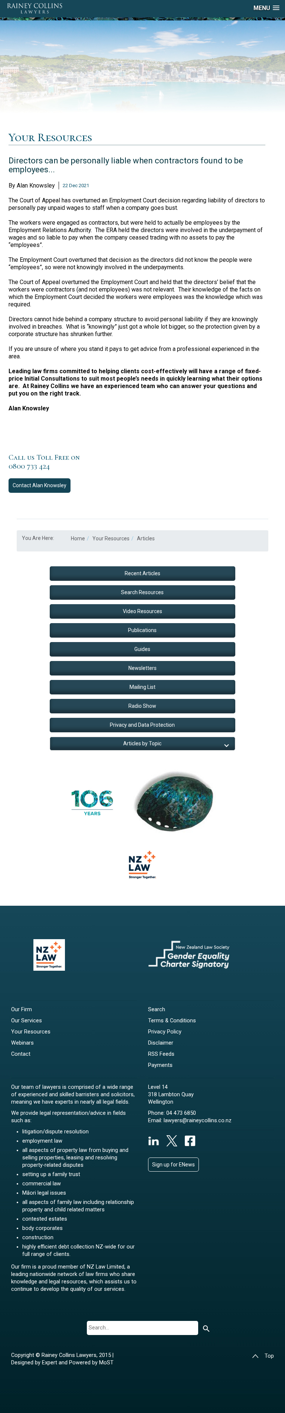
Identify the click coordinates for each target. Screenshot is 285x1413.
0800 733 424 (29, 466)
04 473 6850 (181, 1113)
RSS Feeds (161, 1054)
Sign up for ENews (173, 1165)
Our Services (26, 1021)
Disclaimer (160, 1043)
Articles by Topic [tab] (142, 743)
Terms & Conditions (172, 1021)
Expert (50, 1363)
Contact (39, 485)
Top (269, 1356)
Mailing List (142, 687)
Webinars (22, 1043)
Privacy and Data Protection (142, 725)
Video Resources (142, 611)
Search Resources (142, 592)
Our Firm (21, 1009)
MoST (106, 1363)
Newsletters (142, 668)
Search (156, 1009)
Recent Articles (142, 573)
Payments (160, 1065)
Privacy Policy (164, 1032)
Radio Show (142, 706)
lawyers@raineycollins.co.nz (198, 1120)
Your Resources (30, 1032)
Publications (142, 630)
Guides (142, 649)
